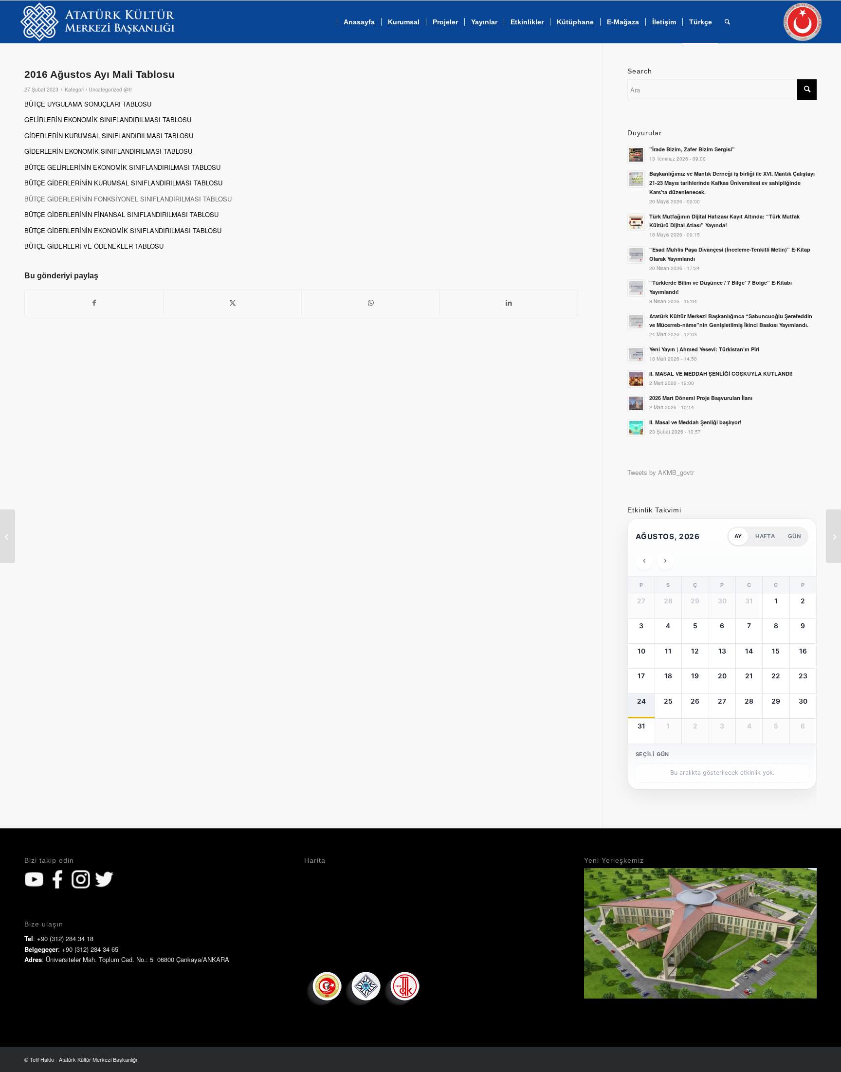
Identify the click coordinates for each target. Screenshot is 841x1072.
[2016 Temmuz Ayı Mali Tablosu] (7, 536)
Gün (794, 536)
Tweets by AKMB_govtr (660, 472)
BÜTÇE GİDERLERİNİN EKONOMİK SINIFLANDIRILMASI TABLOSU (122, 230)
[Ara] (727, 21)
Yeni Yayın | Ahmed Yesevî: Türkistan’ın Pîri (704, 349)
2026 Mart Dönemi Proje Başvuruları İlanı (700, 397)
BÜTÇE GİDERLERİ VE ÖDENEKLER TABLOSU (94, 246)
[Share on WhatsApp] (370, 302)
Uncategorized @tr (110, 89)
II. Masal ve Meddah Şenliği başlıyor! (695, 422)
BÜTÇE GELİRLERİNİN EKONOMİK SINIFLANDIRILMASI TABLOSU (122, 167)
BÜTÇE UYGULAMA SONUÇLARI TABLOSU (87, 104)
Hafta (765, 536)
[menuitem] (359, 21)
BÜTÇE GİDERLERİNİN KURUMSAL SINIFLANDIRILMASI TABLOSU (123, 182)
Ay (738, 536)
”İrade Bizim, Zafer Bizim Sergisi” (692, 149)
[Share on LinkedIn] (509, 302)
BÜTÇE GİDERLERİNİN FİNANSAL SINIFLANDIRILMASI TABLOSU (121, 214)
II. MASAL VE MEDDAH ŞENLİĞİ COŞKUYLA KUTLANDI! (721, 373)
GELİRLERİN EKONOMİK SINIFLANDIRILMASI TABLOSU (107, 119)
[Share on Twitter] (232, 302)
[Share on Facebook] (94, 302)
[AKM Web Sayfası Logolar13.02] (97, 21)
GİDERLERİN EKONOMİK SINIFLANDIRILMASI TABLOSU (108, 151)
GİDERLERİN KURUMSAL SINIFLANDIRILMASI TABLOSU (108, 135)
